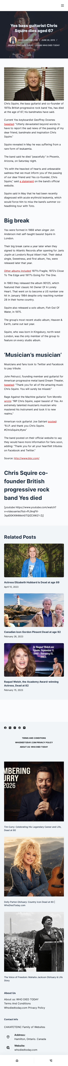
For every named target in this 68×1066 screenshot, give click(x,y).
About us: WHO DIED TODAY (34, 747)
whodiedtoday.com (25, 1049)
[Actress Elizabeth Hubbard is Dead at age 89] (34, 560)
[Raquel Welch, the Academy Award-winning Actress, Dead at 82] (34, 660)
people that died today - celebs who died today (34, 45)
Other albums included (17, 270)
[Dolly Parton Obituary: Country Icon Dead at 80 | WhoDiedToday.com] (34, 866)
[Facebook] (5, 728)
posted (52, 421)
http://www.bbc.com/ (26, 458)
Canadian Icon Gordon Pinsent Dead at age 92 (32, 632)
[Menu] (62, 5)
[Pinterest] (19, 728)
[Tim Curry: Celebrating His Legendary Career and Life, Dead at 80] (34, 791)
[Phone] (51, 1060)
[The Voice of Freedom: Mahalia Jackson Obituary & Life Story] (34, 942)
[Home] (17, 1060)
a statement (27, 181)
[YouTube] (24, 728)
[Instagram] (15, 728)
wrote (7, 401)
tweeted (9, 124)
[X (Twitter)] (10, 728)
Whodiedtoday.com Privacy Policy (34, 742)
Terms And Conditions (34, 738)
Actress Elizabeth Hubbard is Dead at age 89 (31, 582)
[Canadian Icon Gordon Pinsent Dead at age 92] (34, 610)
